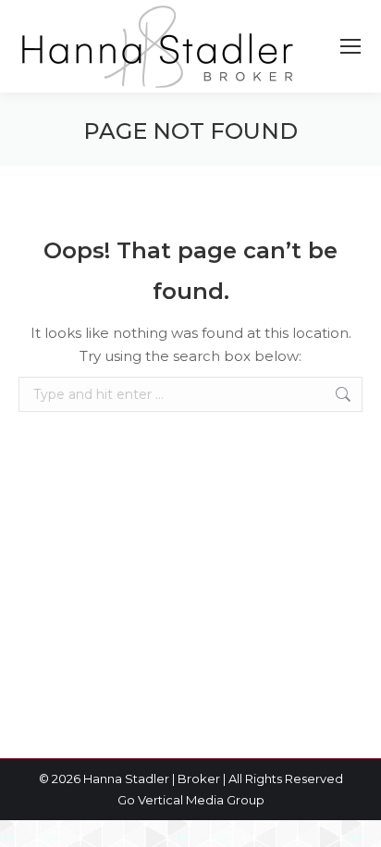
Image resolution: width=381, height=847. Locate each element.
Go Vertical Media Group (190, 799)
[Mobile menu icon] (350, 46)
